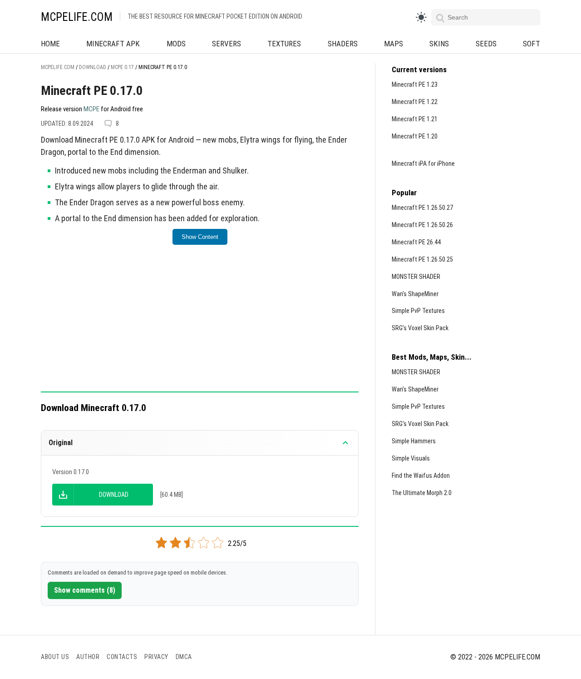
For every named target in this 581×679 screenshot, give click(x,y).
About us (55, 656)
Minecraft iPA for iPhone (423, 163)
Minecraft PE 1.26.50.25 (422, 259)
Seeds (486, 43)
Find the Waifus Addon (421, 475)
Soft (531, 43)
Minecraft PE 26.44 (416, 242)
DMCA (184, 656)
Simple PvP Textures (418, 310)
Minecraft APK (113, 43)
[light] (421, 17)
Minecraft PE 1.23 (415, 84)
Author (87, 656)
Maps (393, 43)
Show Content (200, 236)
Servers (226, 43)
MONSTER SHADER (416, 276)
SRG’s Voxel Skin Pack (420, 328)
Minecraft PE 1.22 (415, 101)
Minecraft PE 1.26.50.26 (422, 224)
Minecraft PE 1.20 (415, 136)
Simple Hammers (414, 441)
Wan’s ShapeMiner (415, 293)
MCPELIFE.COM (77, 17)
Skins (439, 43)
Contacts (122, 656)
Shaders (343, 43)
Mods (176, 43)
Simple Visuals (411, 458)
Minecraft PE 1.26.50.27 (422, 207)
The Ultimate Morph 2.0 (422, 492)
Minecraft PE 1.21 (415, 119)
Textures (284, 43)
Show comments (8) (84, 590)
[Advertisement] (200, 324)
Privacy (156, 656)
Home (50, 43)
